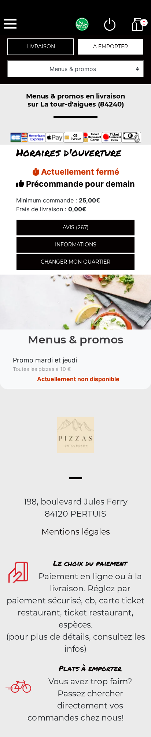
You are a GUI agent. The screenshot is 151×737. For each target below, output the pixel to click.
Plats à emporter (90, 668)
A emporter (110, 46)
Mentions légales (75, 532)
